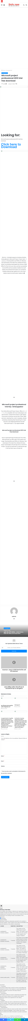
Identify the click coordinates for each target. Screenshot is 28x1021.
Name (2, 756)
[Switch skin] (24, 5)
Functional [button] (2, 984)
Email (2, 761)
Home (3, 70)
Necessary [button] (2, 916)
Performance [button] (2, 991)
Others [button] (1, 1014)
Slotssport (17, 705)
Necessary (3, 918)
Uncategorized (9, 70)
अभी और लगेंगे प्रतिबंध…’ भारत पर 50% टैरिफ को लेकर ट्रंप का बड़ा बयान (13, 632)
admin (4, 83)
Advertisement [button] (3, 1006)
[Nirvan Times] (14, 4)
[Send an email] (6, 83)
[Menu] (1, 5)
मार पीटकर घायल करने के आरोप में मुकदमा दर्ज (7, 706)
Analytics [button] (2, 999)
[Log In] (4, 5)
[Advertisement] (14, 23)
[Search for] (26, 5)
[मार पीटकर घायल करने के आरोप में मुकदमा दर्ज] (7, 700)
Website (3, 766)
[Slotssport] (21, 700)
